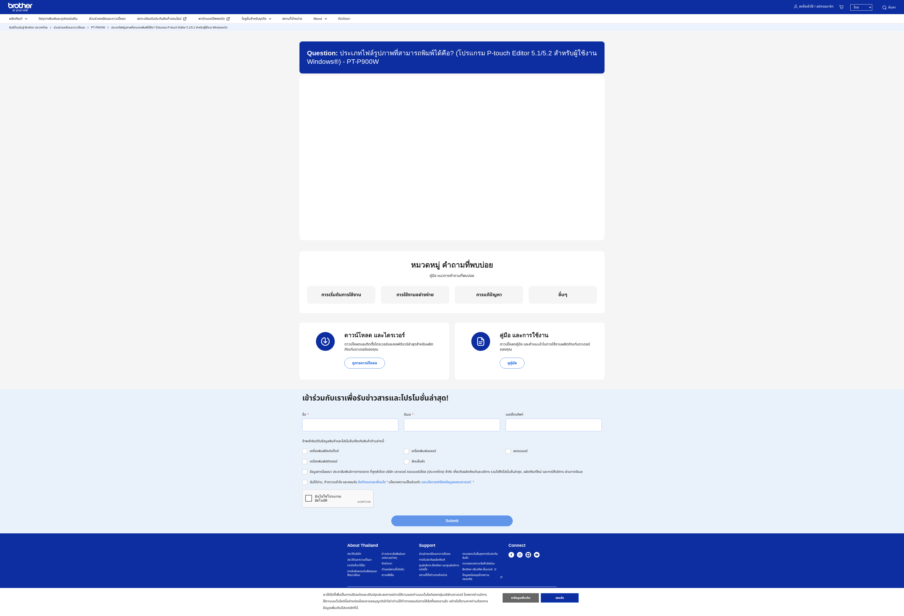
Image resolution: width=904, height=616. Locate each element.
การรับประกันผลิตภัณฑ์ (432, 560)
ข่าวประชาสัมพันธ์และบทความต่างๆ (393, 556)
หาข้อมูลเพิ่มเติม (520, 598)
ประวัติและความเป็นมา (359, 560)
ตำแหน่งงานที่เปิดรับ (393, 569)
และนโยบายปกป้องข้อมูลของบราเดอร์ (446, 482)
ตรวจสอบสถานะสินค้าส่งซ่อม (478, 564)
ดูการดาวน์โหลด (364, 363)
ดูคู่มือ (512, 363)
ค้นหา (892, 7)
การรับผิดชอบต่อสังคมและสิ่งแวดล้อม (362, 573)
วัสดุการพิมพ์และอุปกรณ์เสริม (58, 18)
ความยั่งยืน (388, 575)
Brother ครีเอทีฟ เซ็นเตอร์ (477, 569)
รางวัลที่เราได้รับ (356, 565)
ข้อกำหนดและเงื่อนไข (372, 482)
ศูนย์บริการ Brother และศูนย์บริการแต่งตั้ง (439, 567)
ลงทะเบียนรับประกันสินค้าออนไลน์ (159, 18)
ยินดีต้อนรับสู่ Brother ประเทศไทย (28, 27)
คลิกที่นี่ (353, 607)
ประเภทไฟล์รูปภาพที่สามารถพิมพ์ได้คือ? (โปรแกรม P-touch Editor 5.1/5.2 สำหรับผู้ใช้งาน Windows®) (169, 27)
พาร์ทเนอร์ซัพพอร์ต (211, 18)
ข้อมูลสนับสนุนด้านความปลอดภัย (475, 577)
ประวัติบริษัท (354, 554)
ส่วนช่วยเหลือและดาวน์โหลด (107, 18)
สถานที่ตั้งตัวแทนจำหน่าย (433, 575)
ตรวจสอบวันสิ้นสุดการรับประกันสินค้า (480, 556)
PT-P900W (98, 27)
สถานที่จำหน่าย (292, 18)
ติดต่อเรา (344, 18)
